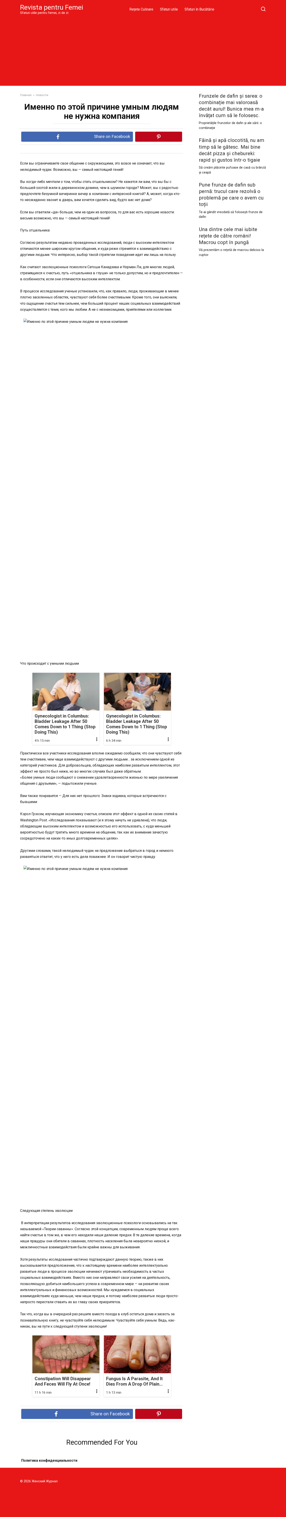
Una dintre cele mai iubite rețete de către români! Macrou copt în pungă (228, 235)
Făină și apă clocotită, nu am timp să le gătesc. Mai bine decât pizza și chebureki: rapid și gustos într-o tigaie (231, 150)
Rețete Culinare (141, 9)
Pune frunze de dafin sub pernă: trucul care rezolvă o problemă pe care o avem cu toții (231, 194)
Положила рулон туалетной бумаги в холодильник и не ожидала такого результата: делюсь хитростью (57, 1466)
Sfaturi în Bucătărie (199, 9)
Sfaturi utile (169, 9)
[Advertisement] (143, 50)
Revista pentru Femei (51, 7)
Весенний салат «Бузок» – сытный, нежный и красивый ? (144, 1466)
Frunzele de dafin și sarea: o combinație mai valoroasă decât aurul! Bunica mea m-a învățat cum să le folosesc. (231, 105)
